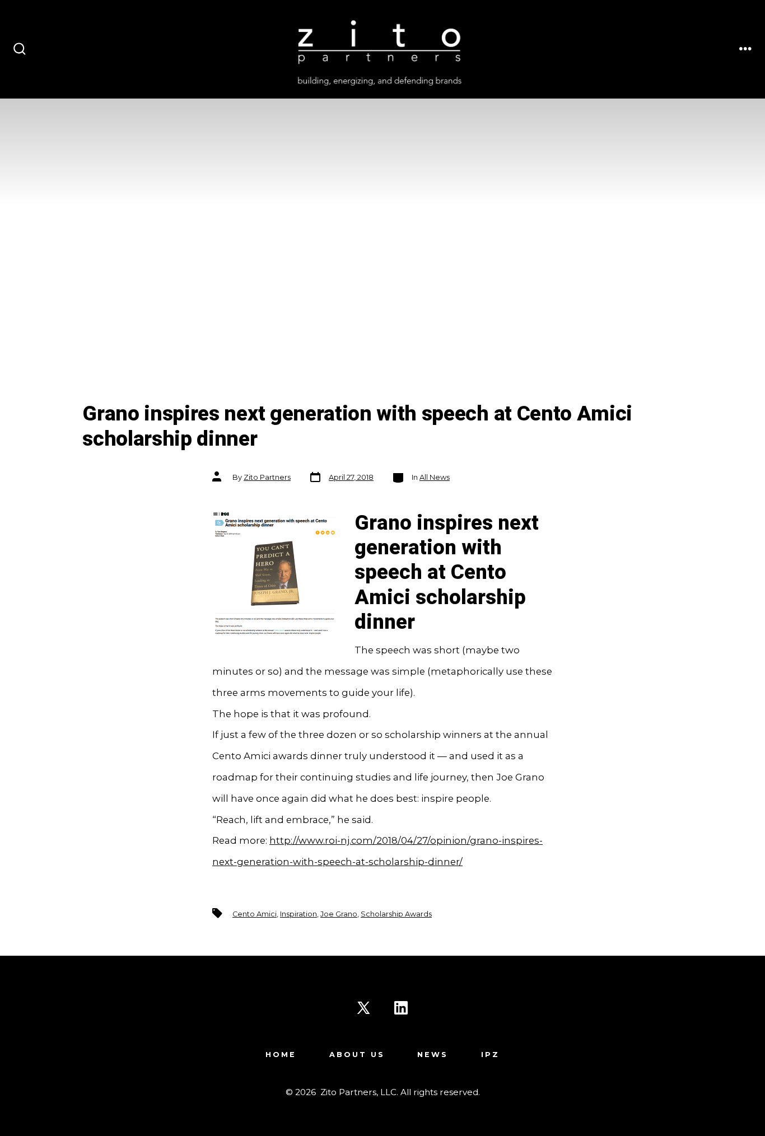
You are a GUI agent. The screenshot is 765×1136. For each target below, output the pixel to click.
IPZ (490, 1054)
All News (434, 477)
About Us (357, 1054)
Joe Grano (338, 914)
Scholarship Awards (396, 914)
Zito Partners (267, 477)
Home (280, 1054)
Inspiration (298, 914)
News (432, 1054)
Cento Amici (254, 914)
